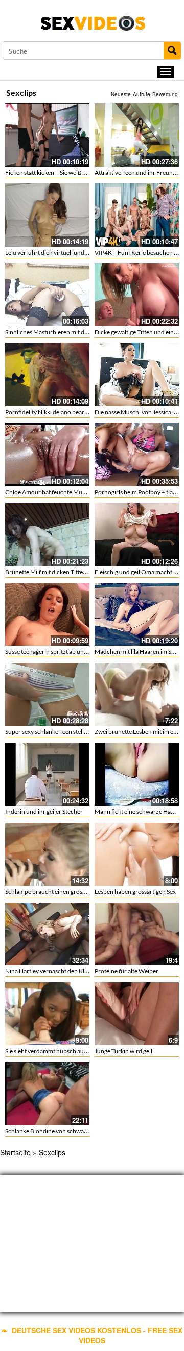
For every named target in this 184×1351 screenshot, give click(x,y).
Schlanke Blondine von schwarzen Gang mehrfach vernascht (85, 1131)
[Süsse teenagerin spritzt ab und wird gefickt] (47, 614)
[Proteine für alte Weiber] (137, 934)
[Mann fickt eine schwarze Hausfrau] (137, 773)
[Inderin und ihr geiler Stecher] (47, 773)
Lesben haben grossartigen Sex (135, 891)
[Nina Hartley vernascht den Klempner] (47, 934)
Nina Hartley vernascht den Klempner (55, 971)
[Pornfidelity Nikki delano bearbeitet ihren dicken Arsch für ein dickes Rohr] (47, 374)
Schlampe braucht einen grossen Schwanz (61, 891)
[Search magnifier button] (172, 50)
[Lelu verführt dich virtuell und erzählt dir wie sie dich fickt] (47, 215)
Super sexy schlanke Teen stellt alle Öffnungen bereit (74, 731)
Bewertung (165, 94)
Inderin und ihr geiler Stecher (44, 811)
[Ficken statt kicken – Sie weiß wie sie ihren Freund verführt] (47, 135)
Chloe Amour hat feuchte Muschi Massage (61, 492)
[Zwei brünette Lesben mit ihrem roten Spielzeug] (137, 694)
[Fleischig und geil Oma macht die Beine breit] (137, 534)
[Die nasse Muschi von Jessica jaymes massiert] (137, 374)
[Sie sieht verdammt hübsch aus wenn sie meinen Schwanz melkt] (47, 1013)
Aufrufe (141, 94)
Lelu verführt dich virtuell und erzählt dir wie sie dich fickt (81, 252)
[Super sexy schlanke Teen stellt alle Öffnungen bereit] (47, 694)
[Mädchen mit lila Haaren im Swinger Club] (137, 614)
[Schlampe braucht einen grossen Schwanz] (47, 854)
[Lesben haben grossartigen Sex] (137, 854)
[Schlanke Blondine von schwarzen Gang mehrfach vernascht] (47, 1093)
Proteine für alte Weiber (126, 971)
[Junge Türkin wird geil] (137, 1013)
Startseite (15, 1152)
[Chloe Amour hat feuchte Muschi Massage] (47, 454)
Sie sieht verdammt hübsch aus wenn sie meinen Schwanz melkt (88, 1051)
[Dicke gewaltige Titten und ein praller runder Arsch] (137, 295)
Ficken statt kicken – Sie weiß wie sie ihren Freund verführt (82, 172)
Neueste (121, 94)
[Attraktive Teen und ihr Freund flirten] (137, 135)
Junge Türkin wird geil (123, 1051)
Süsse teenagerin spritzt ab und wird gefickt (62, 651)
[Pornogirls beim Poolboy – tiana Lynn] (137, 454)
